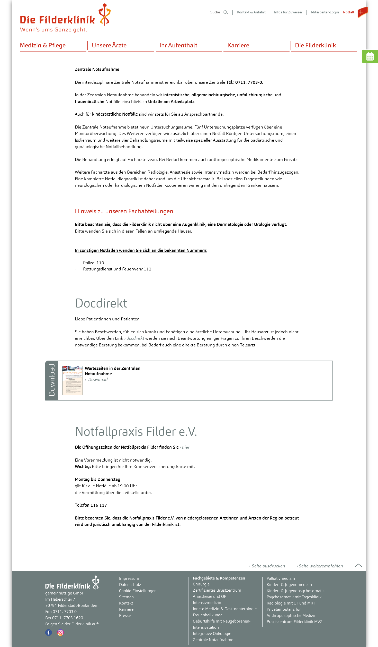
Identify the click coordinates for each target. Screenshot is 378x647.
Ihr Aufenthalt (178, 45)
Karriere (238, 45)
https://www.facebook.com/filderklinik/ (48, 632)
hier (186, 447)
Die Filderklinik (315, 45)
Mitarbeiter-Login (325, 12)
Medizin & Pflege (43, 45)
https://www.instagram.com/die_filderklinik (60, 632)
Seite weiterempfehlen (321, 566)
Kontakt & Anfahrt (251, 12)
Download (97, 379)
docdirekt (136, 338)
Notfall (349, 12)
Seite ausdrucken (268, 566)
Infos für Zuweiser (288, 12)
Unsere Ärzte (109, 45)
